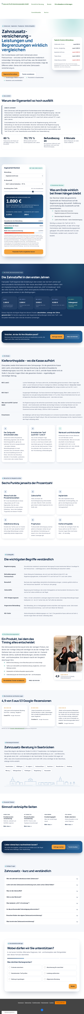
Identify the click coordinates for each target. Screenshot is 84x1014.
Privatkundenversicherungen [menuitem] (63, 4)
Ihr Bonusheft (8, 180)
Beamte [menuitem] (49, 4)
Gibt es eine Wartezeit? (13, 897)
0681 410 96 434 (72, 336)
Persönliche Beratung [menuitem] (37, 4)
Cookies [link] (51, 1002)
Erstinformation (36, 1002)
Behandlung (7, 172)
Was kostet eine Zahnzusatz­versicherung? (20, 921)
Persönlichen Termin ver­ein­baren (14, 680)
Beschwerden (44, 1002)
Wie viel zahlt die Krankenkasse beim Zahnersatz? (22, 878)
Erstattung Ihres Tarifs (23, 188)
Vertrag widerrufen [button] (60, 1002)
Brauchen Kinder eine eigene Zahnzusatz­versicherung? (24, 915)
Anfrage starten (57, 336)
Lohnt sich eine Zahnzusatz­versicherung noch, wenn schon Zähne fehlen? (30, 885)
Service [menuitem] (46, 12)
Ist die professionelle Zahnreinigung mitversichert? (22, 909)
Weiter (73, 986)
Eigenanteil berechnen (10, 74)
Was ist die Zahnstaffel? (14, 891)
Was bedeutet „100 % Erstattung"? (17, 903)
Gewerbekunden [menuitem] (36, 12)
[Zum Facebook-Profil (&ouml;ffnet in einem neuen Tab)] (42, 1010)
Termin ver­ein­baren (28, 74)
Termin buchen (73, 847)
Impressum (21, 1002)
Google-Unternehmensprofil (17, 728)
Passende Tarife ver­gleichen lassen (24, 251)
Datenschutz (28, 1002)
